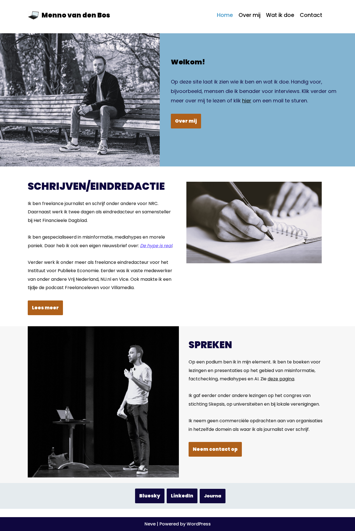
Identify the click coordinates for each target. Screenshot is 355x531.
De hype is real (156, 245)
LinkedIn (182, 495)
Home (225, 15)
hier (246, 100)
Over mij (249, 15)
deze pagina (281, 379)
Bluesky (149, 495)
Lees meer (45, 307)
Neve (150, 524)
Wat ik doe (280, 15)
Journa (212, 496)
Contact (311, 15)
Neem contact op (215, 449)
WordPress (199, 524)
